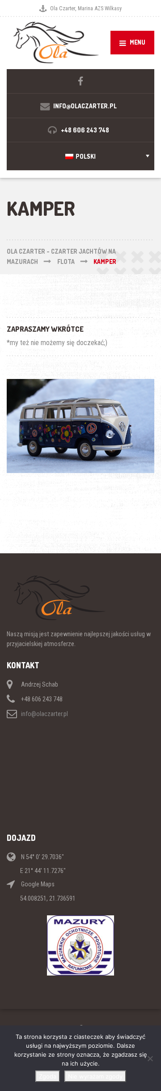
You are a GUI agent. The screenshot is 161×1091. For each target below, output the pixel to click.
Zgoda (47, 1076)
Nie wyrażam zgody (95, 1076)
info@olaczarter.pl (44, 713)
